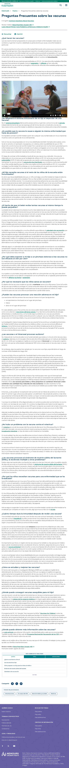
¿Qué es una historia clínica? (12, 659)
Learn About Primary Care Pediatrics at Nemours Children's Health (26, 27)
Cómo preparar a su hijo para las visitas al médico (17, 665)
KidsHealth (5, 11)
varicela (62, 123)
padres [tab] (13, 656)
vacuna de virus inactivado (33, 162)
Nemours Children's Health (26, 1)
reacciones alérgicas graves (26, 312)
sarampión (34, 63)
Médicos (37, 1)
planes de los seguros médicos (24, 599)
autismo (6, 339)
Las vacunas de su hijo (10, 662)
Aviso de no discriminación (9, 740)
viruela (53, 509)
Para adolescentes (40, 717)
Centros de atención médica (49, 1)
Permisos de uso (7, 726)
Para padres (38, 711)
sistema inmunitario (13, 123)
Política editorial (6, 723)
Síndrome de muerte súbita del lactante (15, 668)
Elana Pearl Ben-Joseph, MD (23, 25)
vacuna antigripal (15, 547)
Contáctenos (5, 728)
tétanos (4, 326)
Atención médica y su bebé (39, 693)
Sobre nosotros (6, 711)
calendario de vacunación (55, 230)
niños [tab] (34, 656)
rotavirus (6, 427)
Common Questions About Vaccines (21, 21)
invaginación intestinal (9, 431)
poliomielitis (6, 160)
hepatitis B (17, 518)
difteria (43, 63)
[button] (6, 34)
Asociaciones (5, 720)
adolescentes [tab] (56, 656)
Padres (15, 11)
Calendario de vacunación (11, 671)
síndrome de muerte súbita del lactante (48, 464)
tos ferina (17, 277)
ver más (34, 674)
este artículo (8, 632)
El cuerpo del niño (23, 693)
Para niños (38, 714)
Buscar (60, 5)
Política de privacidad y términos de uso (13, 737)
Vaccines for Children (47, 613)
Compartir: (5, 683)
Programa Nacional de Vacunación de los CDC (43, 634)
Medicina (53, 693)
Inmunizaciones (9, 693)
